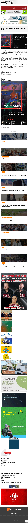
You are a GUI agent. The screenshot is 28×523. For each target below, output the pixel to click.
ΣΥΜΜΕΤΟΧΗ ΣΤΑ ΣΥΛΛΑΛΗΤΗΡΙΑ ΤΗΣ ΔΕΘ (6, 471)
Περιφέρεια (3, 141)
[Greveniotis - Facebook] (11, 3)
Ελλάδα (6, 217)
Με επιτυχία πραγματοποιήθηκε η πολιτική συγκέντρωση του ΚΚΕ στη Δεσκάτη (13, 266)
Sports (3, 247)
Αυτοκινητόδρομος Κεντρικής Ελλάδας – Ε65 (8, 220)
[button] (14, 367)
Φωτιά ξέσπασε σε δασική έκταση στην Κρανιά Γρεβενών (8, 475)
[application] (14, 367)
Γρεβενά (3, 202)
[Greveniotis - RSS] (15, 3)
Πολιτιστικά (6, 232)
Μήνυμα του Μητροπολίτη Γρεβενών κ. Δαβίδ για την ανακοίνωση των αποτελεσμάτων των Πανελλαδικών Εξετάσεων (14, 206)
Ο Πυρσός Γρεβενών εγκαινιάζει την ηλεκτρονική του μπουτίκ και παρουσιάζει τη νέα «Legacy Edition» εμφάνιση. (13, 251)
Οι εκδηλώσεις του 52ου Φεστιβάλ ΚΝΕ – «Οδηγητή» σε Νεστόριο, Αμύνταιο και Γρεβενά (11, 473)
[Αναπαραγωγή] (1, 374)
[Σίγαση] (25, 374)
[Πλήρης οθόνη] (26, 374)
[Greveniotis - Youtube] (14, 3)
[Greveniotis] (6, 1)
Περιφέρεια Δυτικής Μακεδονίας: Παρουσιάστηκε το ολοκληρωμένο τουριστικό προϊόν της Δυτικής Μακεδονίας (13, 480)
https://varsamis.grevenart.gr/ (5, 127)
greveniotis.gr (3, 79)
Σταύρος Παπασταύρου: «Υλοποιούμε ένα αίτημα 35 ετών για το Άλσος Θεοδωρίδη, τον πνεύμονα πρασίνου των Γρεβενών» (13, 460)
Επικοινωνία (14, 517)
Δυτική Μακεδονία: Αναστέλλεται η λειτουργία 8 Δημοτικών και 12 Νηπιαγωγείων (11, 482)
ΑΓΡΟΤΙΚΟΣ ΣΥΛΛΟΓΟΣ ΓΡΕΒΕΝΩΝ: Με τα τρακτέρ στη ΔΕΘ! (8, 477)
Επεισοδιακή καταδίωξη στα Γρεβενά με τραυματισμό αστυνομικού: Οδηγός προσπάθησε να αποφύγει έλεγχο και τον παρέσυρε (14, 175)
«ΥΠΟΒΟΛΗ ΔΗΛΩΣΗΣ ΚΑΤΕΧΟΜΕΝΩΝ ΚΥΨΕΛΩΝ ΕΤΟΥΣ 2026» (8, 462)
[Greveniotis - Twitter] (12, 3)
